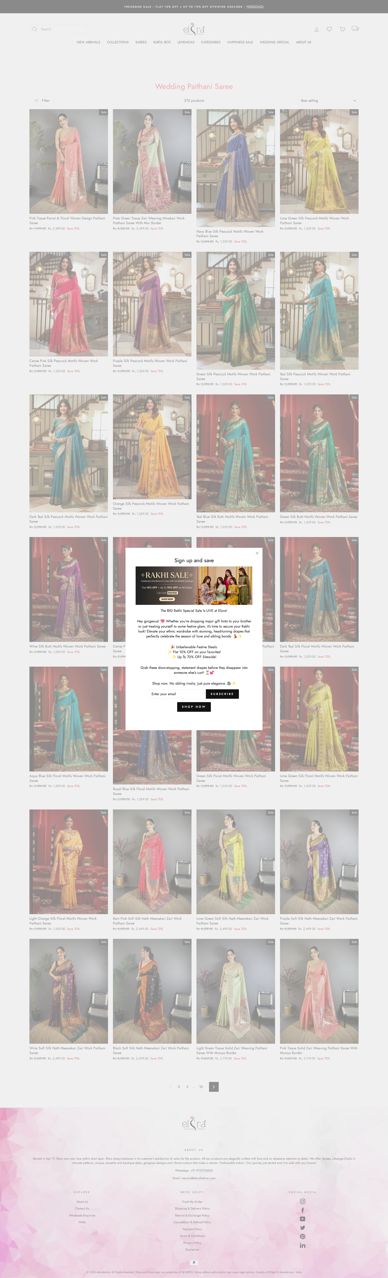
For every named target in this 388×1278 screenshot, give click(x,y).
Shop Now (194, 707)
